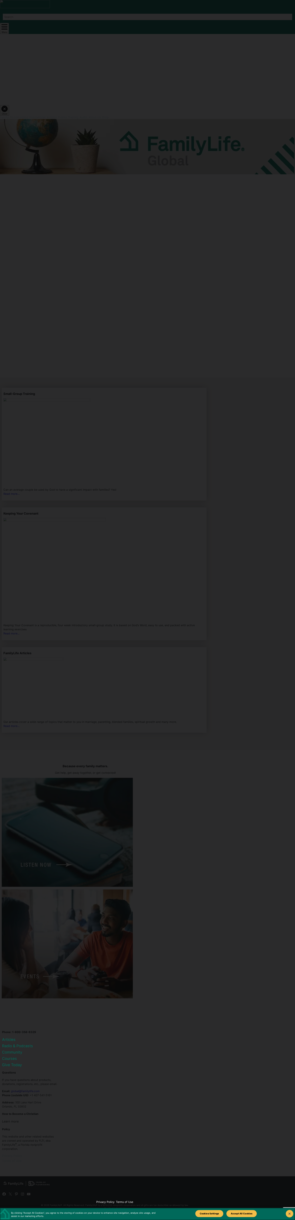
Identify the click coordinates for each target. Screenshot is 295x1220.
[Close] (289, 1213)
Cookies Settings (209, 1213)
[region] (147, 1214)
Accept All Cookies (241, 1213)
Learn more (10, 1121)
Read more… (11, 493)
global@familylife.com (25, 1091)
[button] (32, 216)
